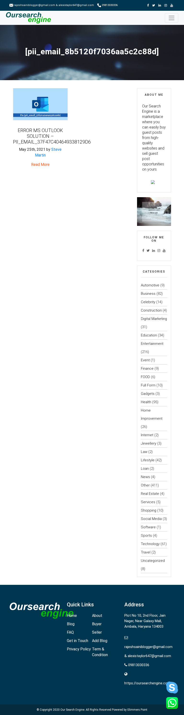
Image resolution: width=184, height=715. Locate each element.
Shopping (148, 510)
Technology (150, 544)
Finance (147, 368)
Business (148, 293)
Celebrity (148, 302)
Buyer (97, 624)
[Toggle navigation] (171, 18)
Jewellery (148, 443)
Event (145, 360)
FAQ (70, 632)
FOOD (145, 377)
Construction (151, 310)
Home (72, 615)
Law (144, 452)
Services (148, 502)
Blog (71, 624)
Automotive (150, 285)
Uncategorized (153, 561)
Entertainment (152, 343)
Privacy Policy (79, 649)
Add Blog (99, 640)
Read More (40, 164)
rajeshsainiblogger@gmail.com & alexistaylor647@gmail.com (54, 5)
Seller (97, 632)
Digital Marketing (154, 319)
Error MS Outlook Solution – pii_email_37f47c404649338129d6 (52, 136)
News (145, 477)
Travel (145, 552)
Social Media (151, 519)
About (97, 615)
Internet (147, 435)
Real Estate (150, 494)
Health (146, 402)
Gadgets (148, 393)
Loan (145, 468)
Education (149, 335)
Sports (146, 535)
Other (145, 485)
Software (148, 527)
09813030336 (109, 5)
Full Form (148, 385)
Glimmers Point (137, 709)
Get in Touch (77, 640)
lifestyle (148, 460)
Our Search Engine (72, 709)
